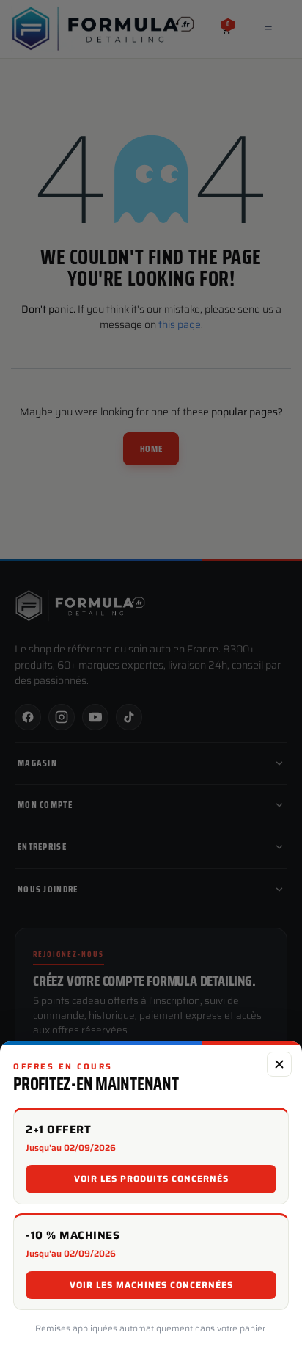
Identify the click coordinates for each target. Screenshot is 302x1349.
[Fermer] (279, 1064)
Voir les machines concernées (151, 1285)
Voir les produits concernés (151, 1178)
